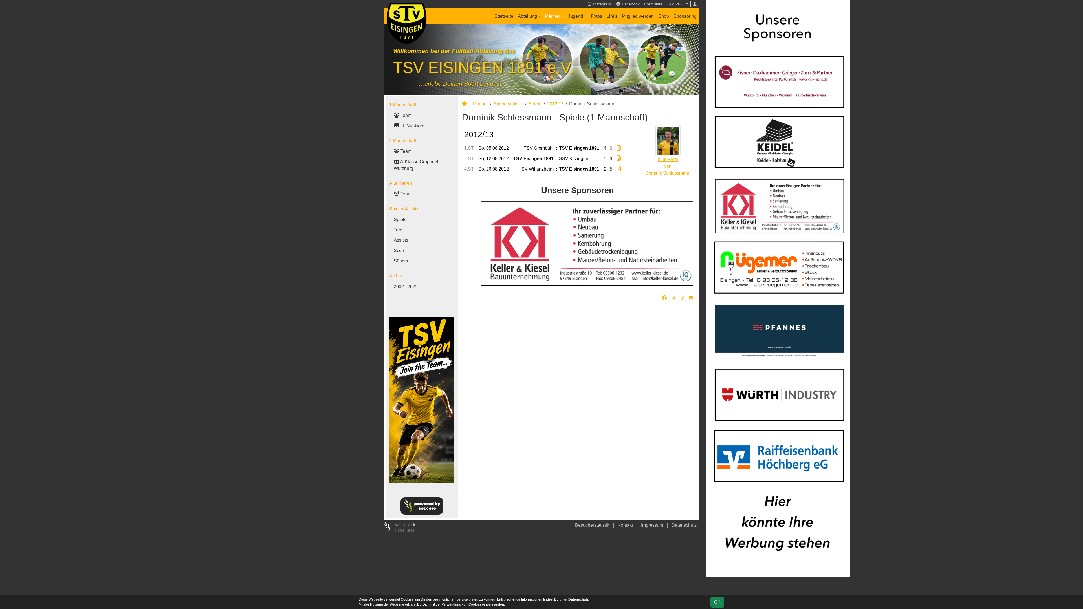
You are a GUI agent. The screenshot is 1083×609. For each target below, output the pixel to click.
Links (612, 16)
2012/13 (555, 104)
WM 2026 (676, 4)
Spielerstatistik (404, 208)
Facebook (630, 4)
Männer (552, 16)
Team (405, 115)
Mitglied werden (638, 16)
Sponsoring (685, 16)
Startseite (503, 16)
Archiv (395, 275)
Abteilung (527, 16)
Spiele (400, 219)
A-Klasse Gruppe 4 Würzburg (416, 165)
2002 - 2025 (406, 286)
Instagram (601, 4)
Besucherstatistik (592, 525)
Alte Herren (400, 183)
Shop (663, 16)
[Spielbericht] (619, 148)
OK (717, 602)
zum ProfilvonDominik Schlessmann (667, 166)
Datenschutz (684, 525)
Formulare (653, 4)
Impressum (652, 525)
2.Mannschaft (402, 140)
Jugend (575, 16)
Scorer (400, 250)
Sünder (401, 261)
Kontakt (625, 525)
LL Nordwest (412, 125)
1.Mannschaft (402, 104)
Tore (398, 230)
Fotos (596, 16)
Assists (401, 240)
